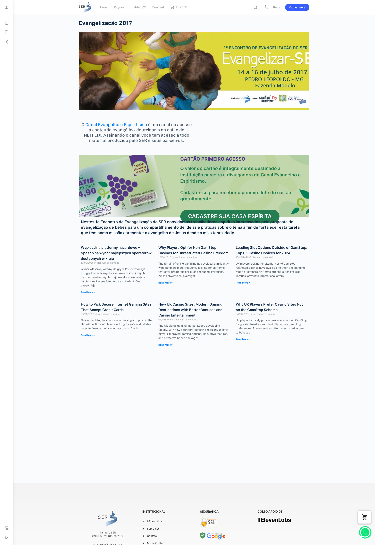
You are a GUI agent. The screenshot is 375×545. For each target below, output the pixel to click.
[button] (364, 517)
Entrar (277, 7)
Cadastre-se (297, 7)
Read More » (88, 292)
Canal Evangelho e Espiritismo (116, 124)
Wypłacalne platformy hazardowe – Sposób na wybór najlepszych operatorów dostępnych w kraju (116, 252)
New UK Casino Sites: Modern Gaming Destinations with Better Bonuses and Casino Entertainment (190, 309)
